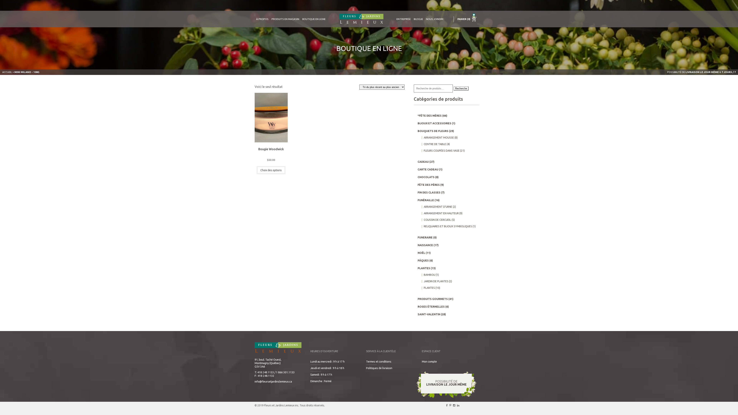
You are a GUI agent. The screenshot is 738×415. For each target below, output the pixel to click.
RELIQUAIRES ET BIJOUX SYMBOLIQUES (448, 226)
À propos (262, 19)
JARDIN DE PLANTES (436, 281)
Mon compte (429, 361)
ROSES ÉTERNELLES (431, 306)
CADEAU (423, 161)
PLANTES (424, 268)
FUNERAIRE (425, 237)
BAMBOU (429, 274)
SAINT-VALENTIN (429, 314)
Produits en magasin (285, 19)
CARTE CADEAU (428, 169)
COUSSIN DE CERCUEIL (437, 219)
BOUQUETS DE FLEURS (433, 131)
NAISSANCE (425, 245)
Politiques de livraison (379, 368)
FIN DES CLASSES (429, 192)
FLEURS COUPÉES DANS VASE (442, 150)
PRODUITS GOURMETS (433, 298)
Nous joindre (435, 19)
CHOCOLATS (426, 177)
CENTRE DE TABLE (435, 144)
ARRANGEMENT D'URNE (438, 206)
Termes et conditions (378, 361)
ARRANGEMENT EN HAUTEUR (441, 213)
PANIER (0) (464, 19)
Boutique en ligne (314, 19)
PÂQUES (423, 260)
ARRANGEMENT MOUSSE (439, 137)
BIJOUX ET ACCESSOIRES (434, 123)
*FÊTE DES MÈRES (430, 115)
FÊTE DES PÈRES (429, 184)
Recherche (461, 88)
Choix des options (271, 170)
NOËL (421, 252)
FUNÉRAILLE (426, 200)
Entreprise (403, 19)
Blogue (418, 19)
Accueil (7, 72)
